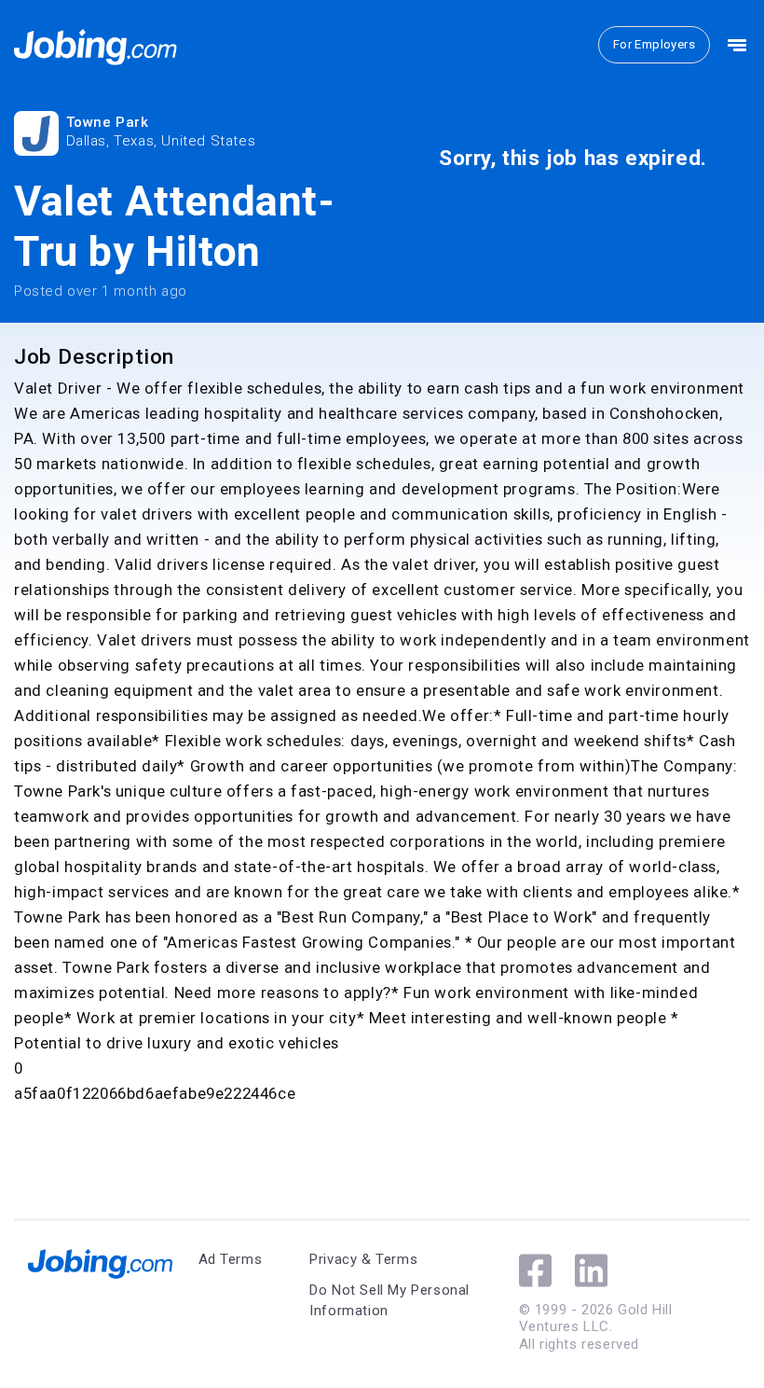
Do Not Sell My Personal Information (389, 1301)
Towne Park (107, 122)
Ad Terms (230, 1259)
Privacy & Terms (363, 1259)
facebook (535, 1270)
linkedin (591, 1270)
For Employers (654, 44)
